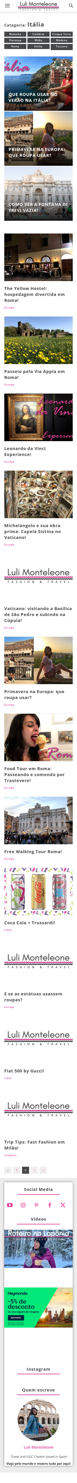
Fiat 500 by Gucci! (24, 1071)
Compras (10, 1155)
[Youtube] (9, 1205)
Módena (61, 40)
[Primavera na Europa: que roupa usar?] (38, 138)
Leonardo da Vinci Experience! (25, 451)
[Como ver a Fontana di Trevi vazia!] (38, 193)
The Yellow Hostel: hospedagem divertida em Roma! (34, 294)
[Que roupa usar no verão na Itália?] (38, 83)
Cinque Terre (61, 34)
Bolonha (15, 34)
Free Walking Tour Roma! (33, 851)
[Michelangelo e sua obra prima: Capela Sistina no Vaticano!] (38, 494)
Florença (15, 40)
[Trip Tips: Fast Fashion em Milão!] (38, 1111)
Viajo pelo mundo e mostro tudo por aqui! (38, 1463)
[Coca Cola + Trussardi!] (38, 891)
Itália (8, 930)
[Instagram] (23, 1205)
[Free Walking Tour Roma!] (38, 820)
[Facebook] (49, 1205)
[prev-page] (8, 1170)
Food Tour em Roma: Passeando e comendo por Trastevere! (34, 774)
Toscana (62, 46)
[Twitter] (62, 1205)
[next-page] (43, 1170)
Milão (38, 40)
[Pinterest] (36, 1205)
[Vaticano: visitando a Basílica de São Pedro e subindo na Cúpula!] (38, 577)
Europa (9, 307)
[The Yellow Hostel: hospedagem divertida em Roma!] (38, 257)
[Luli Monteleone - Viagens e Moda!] (38, 6)
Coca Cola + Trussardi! (29, 923)
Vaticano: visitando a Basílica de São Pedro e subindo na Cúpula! (38, 614)
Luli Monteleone (38, 1447)
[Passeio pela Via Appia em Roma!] (38, 340)
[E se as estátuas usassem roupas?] (38, 962)
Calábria (38, 34)
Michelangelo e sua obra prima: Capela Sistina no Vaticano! (32, 531)
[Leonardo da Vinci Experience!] (38, 417)
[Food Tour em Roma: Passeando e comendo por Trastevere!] (38, 737)
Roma (15, 46)
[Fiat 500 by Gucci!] (38, 1040)
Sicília (38, 46)
